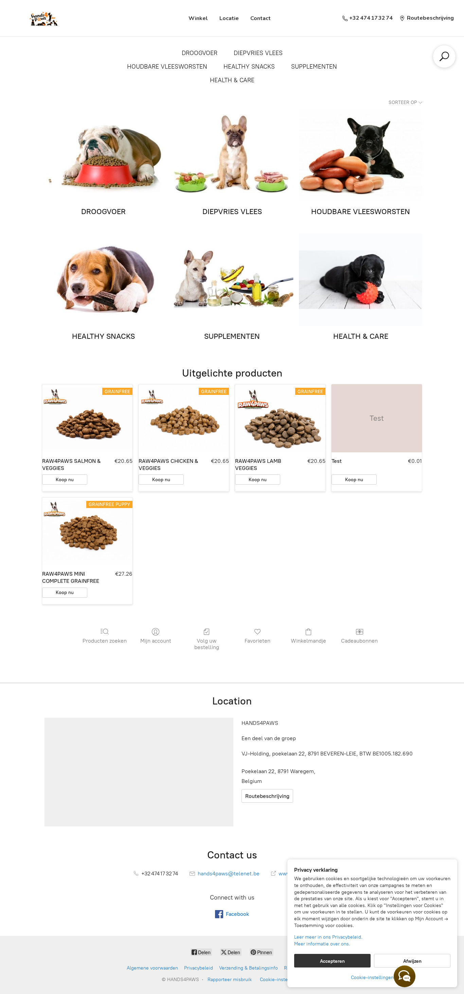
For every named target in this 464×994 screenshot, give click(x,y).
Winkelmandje (308, 641)
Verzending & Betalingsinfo (248, 968)
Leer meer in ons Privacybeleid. (328, 937)
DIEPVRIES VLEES (258, 53)
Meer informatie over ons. (322, 944)
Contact (260, 18)
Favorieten (257, 641)
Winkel (198, 18)
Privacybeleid (198, 968)
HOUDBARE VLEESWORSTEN (167, 66)
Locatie (229, 18)
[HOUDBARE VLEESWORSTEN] (360, 155)
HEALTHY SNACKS (249, 66)
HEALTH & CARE (232, 80)
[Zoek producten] (444, 56)
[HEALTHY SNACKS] (103, 279)
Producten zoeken (105, 641)
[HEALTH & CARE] (360, 279)
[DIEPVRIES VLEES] (232, 155)
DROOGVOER (199, 53)
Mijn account (155, 641)
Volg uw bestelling (206, 644)
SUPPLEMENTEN (314, 66)
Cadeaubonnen (359, 641)
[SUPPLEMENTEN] (232, 279)
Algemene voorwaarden (152, 968)
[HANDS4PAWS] (43, 18)
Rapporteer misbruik (230, 979)
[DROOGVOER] (103, 155)
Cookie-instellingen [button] (372, 977)
